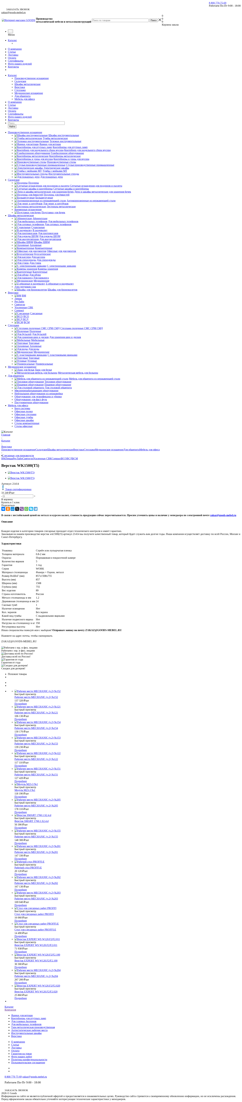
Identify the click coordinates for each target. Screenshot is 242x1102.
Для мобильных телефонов (26, 1024)
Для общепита (22, 96)
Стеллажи (20, 90)
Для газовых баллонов (23, 1021)
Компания (10, 1009)
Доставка (13, 54)
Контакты (13, 66)
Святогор (28, 458)
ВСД (69, 458)
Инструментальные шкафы (26, 1033)
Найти (12, 126)
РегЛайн (18, 458)
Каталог (12, 40)
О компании (15, 48)
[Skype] (31, 509)
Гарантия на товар (21, 1053)
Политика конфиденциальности (29, 1059)
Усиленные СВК (42, 458)
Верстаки (19, 87)
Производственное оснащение (31, 78)
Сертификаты (15, 60)
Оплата (12, 57)
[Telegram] (36, 509)
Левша (9, 458)
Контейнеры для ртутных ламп (28, 1018)
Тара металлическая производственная (33, 1027)
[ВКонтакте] (3, 509)
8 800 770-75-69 (217, 2)
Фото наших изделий (20, 63)
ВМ (3, 458)
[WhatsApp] (26, 509)
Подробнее (20, 703)
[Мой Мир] (12, 509)
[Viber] (22, 509)
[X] (17, 509)
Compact (56, 458)
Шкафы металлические (27, 84)
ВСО (64, 458)
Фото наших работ (21, 1056)
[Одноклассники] (8, 509)
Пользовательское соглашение (28, 1062)
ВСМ (75, 458)
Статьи (12, 51)
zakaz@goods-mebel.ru (13, 12)
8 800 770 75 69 (13, 1076)
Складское (20, 81)
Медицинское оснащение (28, 93)
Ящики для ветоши (22, 1015)
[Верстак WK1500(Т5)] (21, 472)
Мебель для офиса (24, 99)
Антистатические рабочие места (29, 1030)
